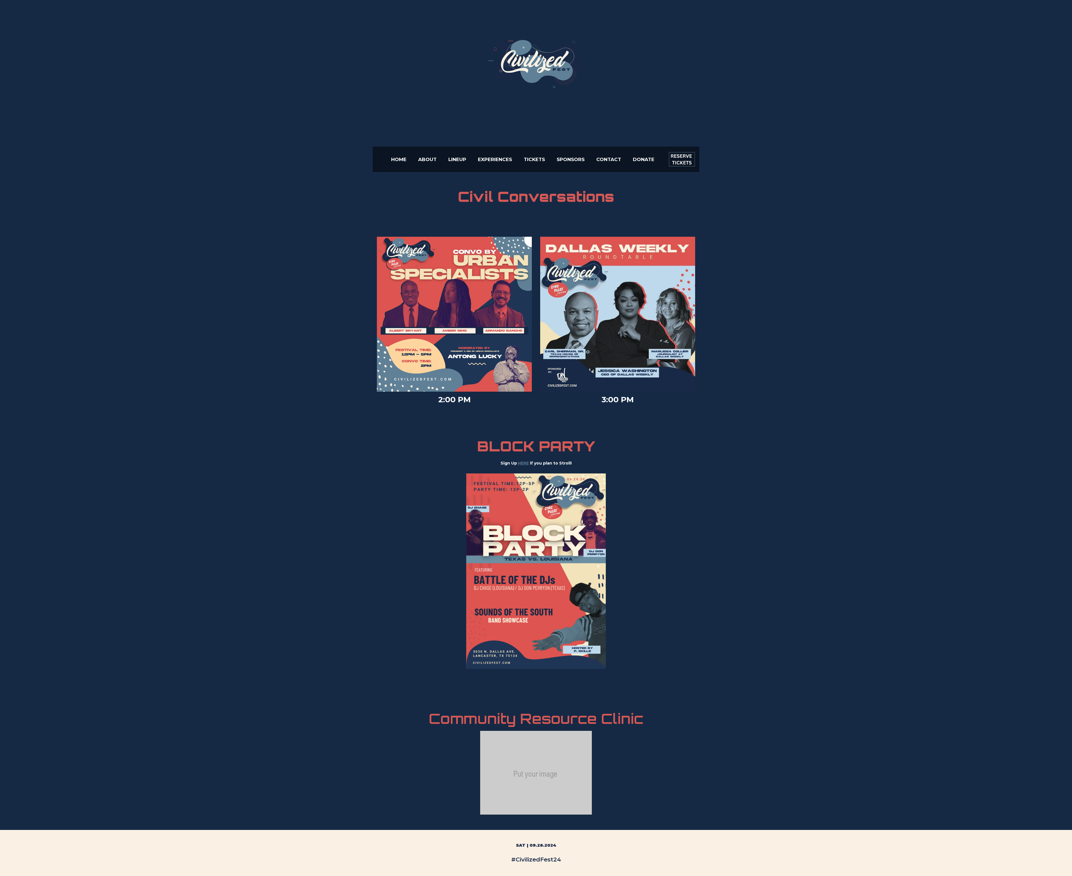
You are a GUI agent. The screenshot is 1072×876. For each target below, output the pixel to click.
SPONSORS (571, 159)
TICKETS (534, 159)
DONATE (643, 159)
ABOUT (427, 159)
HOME (398, 159)
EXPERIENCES (495, 159)
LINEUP (457, 159)
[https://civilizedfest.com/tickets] (682, 159)
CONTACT (608, 159)
